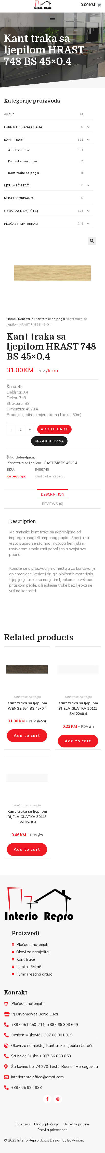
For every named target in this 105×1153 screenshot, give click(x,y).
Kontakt (16, 992)
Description (52, 494)
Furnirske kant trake (22, 161)
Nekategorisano (18, 198)
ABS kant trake (19, 150)
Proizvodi (26, 933)
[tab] (52, 494)
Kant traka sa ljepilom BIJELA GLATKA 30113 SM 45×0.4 (27, 816)
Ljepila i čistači (17, 185)
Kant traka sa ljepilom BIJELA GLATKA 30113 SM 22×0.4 (78, 708)
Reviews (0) (52, 503)
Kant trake (14, 140)
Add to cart (54, 429)
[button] (52, 18)
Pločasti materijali (21, 224)
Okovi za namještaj (21, 211)
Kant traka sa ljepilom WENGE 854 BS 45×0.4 (27, 706)
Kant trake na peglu (23, 173)
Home (11, 319)
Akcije (9, 114)
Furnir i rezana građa (23, 127)
